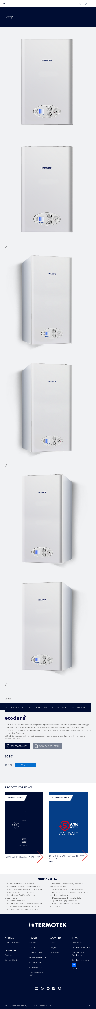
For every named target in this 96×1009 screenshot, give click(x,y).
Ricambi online (35, 962)
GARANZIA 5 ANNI (60, 798)
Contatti (8, 955)
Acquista (26, 765)
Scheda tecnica (19, 746)
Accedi (53, 942)
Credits (89, 1006)
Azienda (32, 942)
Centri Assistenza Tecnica (36, 973)
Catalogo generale (49, 746)
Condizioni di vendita (81, 947)
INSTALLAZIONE (15, 798)
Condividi (76, 969)
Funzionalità (47, 879)
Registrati (54, 947)
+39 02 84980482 (12, 943)
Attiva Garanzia (35, 967)
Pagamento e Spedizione (78, 953)
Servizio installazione (37, 957)
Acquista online (35, 952)
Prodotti (32, 947)
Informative (77, 942)
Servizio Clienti (11, 960)
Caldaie (8, 699)
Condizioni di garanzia (81, 960)
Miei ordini (54, 952)
